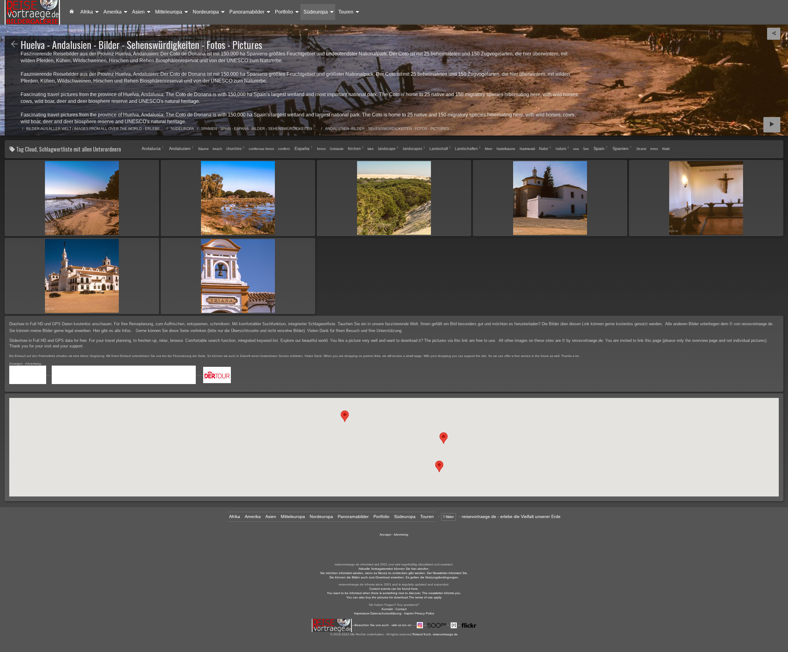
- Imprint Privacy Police (418, 613)
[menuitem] (71, 12)
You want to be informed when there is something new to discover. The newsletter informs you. (394, 593)
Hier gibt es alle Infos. (113, 330)
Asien (138, 11)
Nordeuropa (206, 11)
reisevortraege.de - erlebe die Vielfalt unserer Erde (511, 516)
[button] (439, 466)
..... (49, 374)
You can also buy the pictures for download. (377, 597)
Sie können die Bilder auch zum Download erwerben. (367, 577)
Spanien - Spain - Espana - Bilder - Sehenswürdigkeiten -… (259, 129)
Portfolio (284, 11)
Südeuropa (316, 11)
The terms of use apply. (425, 597)
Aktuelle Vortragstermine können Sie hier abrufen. (394, 568)
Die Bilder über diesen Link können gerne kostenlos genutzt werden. (603, 324)
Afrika (86, 11)
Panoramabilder (246, 11)
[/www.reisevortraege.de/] (71, 12)
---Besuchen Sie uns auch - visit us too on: (382, 625)
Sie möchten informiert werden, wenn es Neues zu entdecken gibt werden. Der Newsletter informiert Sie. (394, 573)
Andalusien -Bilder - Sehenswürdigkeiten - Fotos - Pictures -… (390, 129)
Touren (345, 11)
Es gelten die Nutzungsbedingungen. (432, 577)
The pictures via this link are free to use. (460, 340)
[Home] (32, 12)
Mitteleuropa (168, 11)
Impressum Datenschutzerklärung (377, 613)
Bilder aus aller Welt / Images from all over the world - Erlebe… (94, 129)
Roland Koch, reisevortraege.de (435, 634)
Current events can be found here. (394, 588)
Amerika (112, 11)
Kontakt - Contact (394, 609)
